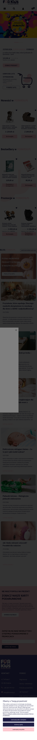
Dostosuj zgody (18, 724)
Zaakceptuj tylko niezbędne (18, 719)
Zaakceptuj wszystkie (18, 729)
